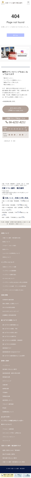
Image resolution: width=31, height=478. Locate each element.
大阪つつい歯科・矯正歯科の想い (12, 238)
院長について (6, 241)
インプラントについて (7, 262)
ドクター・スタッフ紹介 (9, 245)
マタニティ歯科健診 (8, 404)
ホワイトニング (7, 381)
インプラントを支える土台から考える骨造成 (15, 282)
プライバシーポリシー (9, 436)
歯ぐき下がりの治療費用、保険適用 (12, 340)
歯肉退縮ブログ (7, 348)
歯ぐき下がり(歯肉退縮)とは (10, 325)
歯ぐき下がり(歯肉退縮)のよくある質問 (14, 355)
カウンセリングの (15, 109)
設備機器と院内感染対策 (9, 315)
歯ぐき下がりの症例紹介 (9, 344)
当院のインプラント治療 (9, 267)
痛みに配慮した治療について (11, 303)
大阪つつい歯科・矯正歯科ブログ (11, 445)
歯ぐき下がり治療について (9, 320)
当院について (5, 233)
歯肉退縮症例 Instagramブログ (11, 352)
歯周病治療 (6, 388)
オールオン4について (8, 278)
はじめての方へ (5, 417)
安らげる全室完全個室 (9, 307)
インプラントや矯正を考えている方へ (12, 420)
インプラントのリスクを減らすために (13, 290)
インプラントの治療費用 (9, 270)
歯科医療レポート (7, 400)
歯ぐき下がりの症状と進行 (10, 332)
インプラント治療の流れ (9, 274)
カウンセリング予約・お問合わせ (12, 433)
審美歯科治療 (6, 377)
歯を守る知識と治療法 (9, 454)
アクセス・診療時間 (8, 429)
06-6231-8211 (16, 122)
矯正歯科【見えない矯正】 (10, 369)
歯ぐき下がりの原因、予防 (10, 328)
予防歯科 (5, 392)
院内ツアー (6, 249)
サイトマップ (6, 440)
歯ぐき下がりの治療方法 (9, 336)
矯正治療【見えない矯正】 (10, 458)
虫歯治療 (5, 384)
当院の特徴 (4, 295)
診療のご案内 (5, 361)
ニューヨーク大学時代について (11, 253)
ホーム (15, 35)
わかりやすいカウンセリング (11, 311)
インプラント (6, 365)
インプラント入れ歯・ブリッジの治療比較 (14, 286)
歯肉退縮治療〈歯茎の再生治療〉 (12, 373)
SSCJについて (7, 257)
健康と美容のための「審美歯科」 (12, 450)
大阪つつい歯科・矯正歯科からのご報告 (14, 462)
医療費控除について (8, 412)
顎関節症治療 (6, 396)
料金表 (4, 408)
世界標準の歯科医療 (8, 299)
